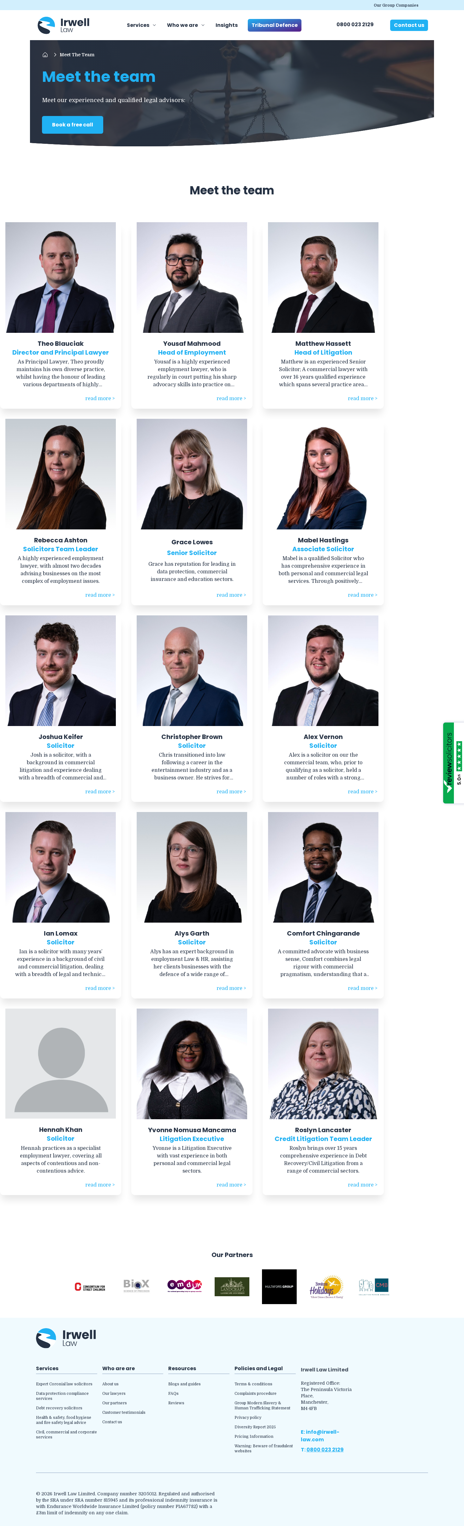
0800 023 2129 (355, 24)
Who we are (182, 25)
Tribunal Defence (275, 25)
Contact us (409, 25)
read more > (100, 398)
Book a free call (72, 124)
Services (138, 25)
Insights (227, 25)
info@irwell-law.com (320, 1435)
